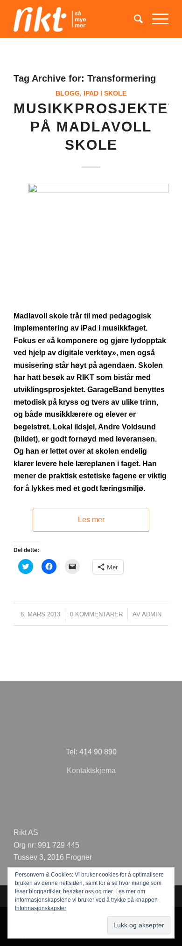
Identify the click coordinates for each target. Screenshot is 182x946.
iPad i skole (105, 93)
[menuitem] (134, 19)
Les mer (91, 520)
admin (151, 614)
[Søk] (134, 19)
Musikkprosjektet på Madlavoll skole (95, 126)
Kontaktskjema (91, 770)
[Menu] (155, 19)
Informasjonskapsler (40, 908)
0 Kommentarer (96, 614)
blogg (68, 93)
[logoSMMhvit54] (75, 19)
